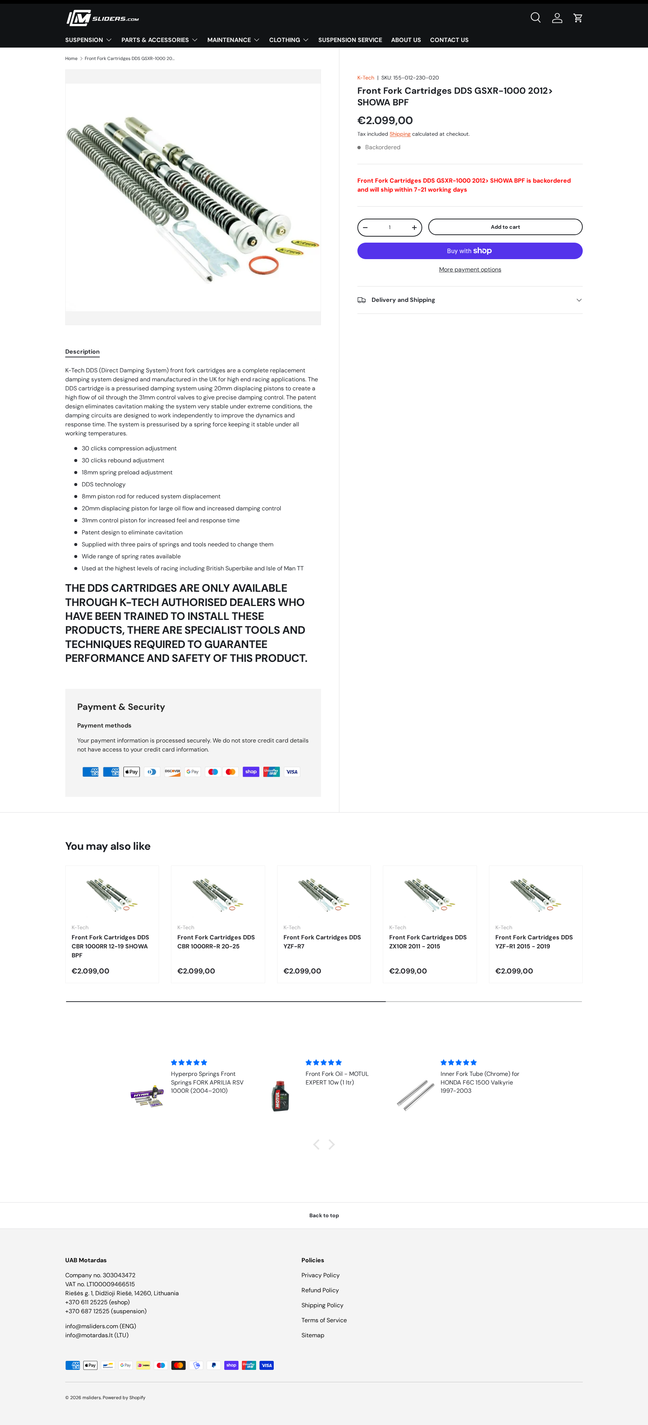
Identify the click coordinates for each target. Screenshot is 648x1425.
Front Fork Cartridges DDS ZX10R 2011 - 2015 (428, 941)
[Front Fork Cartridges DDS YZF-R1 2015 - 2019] (535, 895)
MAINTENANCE (229, 40)
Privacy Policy (321, 1275)
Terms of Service (324, 1320)
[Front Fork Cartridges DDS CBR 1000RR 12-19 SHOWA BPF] (112, 895)
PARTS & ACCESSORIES (155, 40)
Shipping (400, 134)
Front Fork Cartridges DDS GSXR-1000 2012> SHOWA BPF (130, 58)
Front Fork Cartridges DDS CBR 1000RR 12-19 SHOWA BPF (110, 946)
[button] (578, 18)
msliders (91, 1398)
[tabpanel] (193, 518)
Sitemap (313, 1335)
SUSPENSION (84, 40)
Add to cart (505, 227)
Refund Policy (320, 1290)
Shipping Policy (323, 1305)
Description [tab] (82, 352)
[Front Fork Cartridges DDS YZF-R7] (324, 895)
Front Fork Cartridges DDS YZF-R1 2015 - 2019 (534, 941)
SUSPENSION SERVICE (350, 40)
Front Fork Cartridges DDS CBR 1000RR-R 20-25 (216, 941)
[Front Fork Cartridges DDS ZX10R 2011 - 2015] (429, 895)
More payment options (470, 269)
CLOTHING (284, 40)
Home (71, 58)
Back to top (324, 1215)
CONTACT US (449, 40)
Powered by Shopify (124, 1398)
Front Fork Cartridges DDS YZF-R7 (322, 941)
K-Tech (365, 77)
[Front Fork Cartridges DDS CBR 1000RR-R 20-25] (217, 895)
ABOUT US (406, 40)
